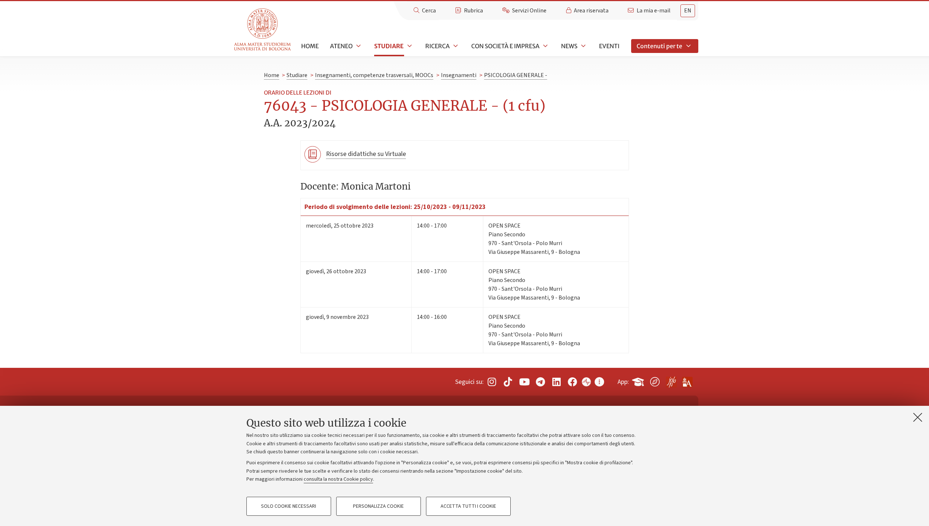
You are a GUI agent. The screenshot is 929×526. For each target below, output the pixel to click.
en (687, 11)
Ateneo (341, 46)
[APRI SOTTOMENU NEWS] (582, 46)
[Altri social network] (599, 382)
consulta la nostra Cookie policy (338, 479)
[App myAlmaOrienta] (655, 380)
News (569, 46)
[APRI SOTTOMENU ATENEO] (358, 46)
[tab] (687, 10)
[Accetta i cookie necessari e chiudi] (918, 417)
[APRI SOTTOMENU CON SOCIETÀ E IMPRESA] (545, 46)
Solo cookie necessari (288, 506)
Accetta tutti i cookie (468, 506)
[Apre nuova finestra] (492, 382)
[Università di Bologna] (263, 30)
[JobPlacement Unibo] (671, 380)
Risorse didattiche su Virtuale (366, 154)
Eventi (609, 46)
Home (310, 46)
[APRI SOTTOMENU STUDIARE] (409, 46)
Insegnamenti (458, 75)
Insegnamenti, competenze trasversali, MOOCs (374, 75)
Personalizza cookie (378, 506)
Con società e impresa (505, 46)
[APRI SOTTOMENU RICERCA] (455, 46)
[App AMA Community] (687, 379)
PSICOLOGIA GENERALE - (515, 75)
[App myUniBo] (639, 380)
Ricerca (437, 46)
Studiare (389, 46)
